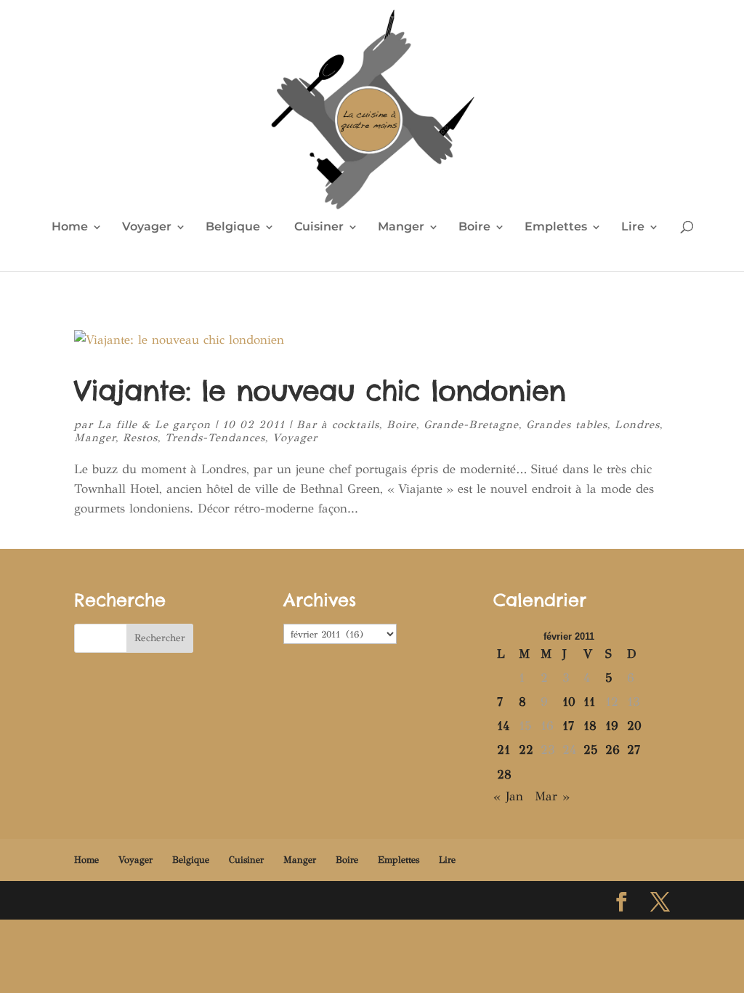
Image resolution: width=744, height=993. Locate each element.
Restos (140, 437)
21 (503, 749)
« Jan (508, 796)
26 (612, 749)
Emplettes (556, 227)
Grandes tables (566, 424)
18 (590, 725)
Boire (474, 227)
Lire (632, 227)
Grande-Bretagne (471, 424)
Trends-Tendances (215, 437)
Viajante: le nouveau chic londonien (319, 390)
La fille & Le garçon (154, 424)
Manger (401, 227)
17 (568, 725)
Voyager (146, 227)
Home (70, 227)
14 (503, 725)
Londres (637, 424)
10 (568, 701)
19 (611, 725)
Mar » (552, 796)
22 (526, 749)
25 (590, 749)
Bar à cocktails (337, 424)
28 (504, 774)
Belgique (233, 227)
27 (633, 749)
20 (634, 725)
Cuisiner (319, 227)
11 (589, 701)
